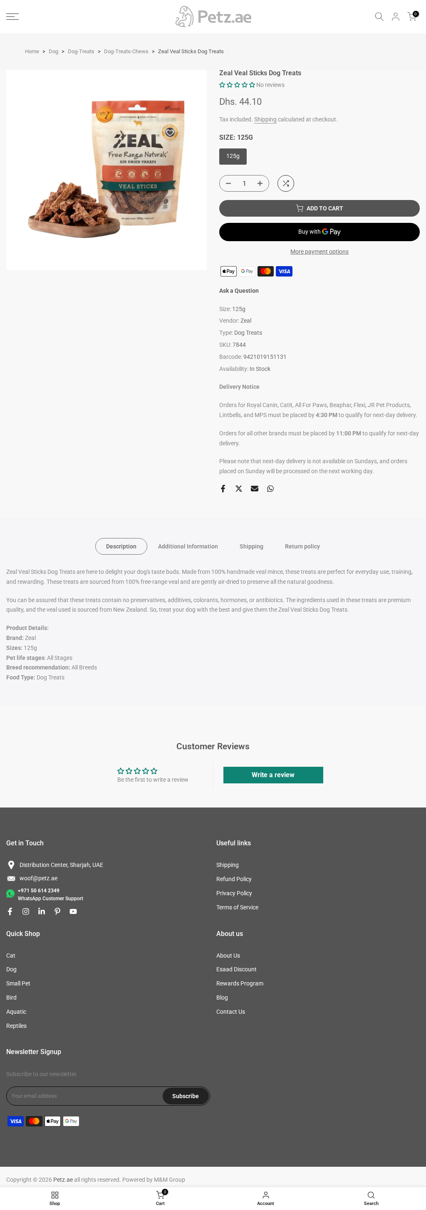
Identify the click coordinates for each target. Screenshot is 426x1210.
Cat (10, 955)
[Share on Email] (254, 488)
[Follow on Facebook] (10, 911)
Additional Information (188, 546)
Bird (11, 997)
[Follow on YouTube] (73, 911)
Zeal (245, 320)
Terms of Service (237, 907)
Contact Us (230, 1011)
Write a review (273, 775)
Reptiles (16, 1025)
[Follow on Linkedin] (41, 911)
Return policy (302, 546)
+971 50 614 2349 (38, 891)
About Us (228, 955)
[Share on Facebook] (223, 488)
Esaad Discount (236, 969)
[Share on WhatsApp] (270, 488)
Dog (11, 969)
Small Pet (18, 983)
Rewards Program (239, 983)
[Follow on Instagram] (26, 911)
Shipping (265, 119)
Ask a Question (239, 290)
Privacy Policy (234, 893)
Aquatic (16, 1011)
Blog (222, 997)
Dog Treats (248, 332)
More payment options (319, 251)
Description (121, 546)
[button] (237, 84)
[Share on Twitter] (239, 488)
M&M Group (169, 1179)
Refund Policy (234, 879)
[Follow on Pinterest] (57, 911)
